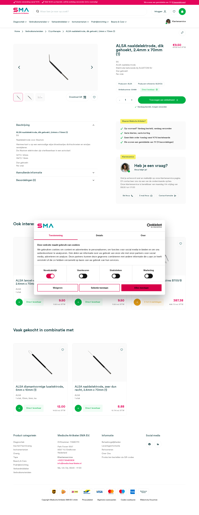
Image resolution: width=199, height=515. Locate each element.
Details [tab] (99, 235)
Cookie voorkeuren (128, 500)
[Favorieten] (174, 11)
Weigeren (57, 287)
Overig (16, 454)
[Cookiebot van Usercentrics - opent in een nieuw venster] (149, 225)
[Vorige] (19, 67)
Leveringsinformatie (111, 446)
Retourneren (107, 450)
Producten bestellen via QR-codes (118, 457)
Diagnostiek (18, 442)
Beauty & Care (20, 461)
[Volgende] (91, 67)
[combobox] (90, 12)
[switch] (83, 276)
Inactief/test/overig (22, 446)
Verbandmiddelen (21, 469)
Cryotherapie (54, 31)
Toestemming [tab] (56, 235)
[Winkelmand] (182, 11)
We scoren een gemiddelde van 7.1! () (165, 2)
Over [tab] (143, 235)
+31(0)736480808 (66, 460)
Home (17, 31)
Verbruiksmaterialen (34, 31)
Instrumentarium (20, 450)
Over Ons (106, 454)
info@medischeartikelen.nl (69, 463)
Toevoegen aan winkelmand (162, 100)
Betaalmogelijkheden (111, 442)
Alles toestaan (141, 287)
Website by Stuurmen (148, 500)
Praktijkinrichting (20, 465)
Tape (15, 457)
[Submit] (37, 11)
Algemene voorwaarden (106, 500)
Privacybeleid (87, 500)
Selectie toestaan (99, 287)
